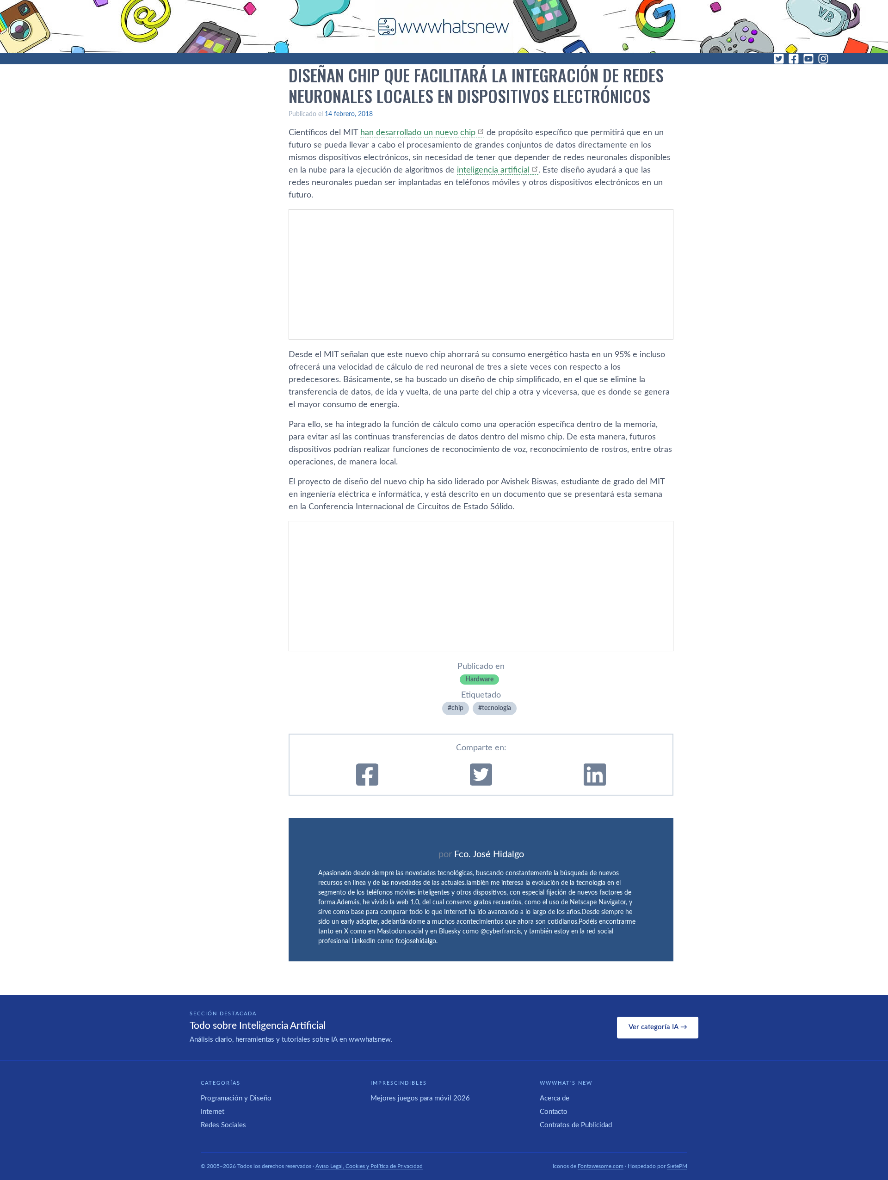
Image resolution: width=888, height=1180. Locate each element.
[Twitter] (778, 58)
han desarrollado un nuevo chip (417, 133)
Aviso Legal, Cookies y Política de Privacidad (369, 1166)
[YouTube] (808, 58)
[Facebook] (793, 58)
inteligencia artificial (493, 170)
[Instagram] (823, 58)
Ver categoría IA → (658, 1027)
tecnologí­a (496, 708)
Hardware (479, 679)
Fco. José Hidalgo (489, 854)
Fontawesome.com (600, 1166)
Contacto (553, 1111)
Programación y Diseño (236, 1098)
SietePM (677, 1166)
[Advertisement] (481, 274)
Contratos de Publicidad (576, 1125)
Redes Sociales (223, 1125)
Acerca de (554, 1098)
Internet (212, 1111)
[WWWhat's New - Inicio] (444, 26)
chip (457, 708)
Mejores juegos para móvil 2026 (420, 1098)
